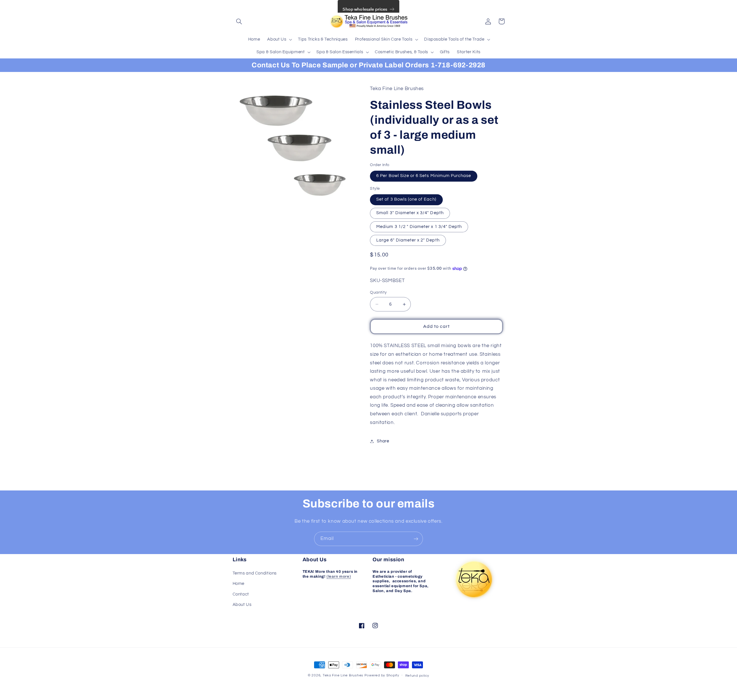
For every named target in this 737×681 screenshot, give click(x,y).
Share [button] (383, 441)
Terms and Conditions (255, 573)
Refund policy (417, 675)
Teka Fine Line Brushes (343, 675)
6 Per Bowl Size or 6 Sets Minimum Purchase (423, 176)
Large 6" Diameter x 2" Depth (407, 240)
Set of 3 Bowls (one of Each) (406, 199)
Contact (241, 594)
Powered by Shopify (381, 675)
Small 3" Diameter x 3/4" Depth (410, 213)
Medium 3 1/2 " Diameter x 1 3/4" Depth (419, 227)
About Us (242, 604)
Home (239, 583)
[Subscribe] (416, 539)
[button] (239, 21)
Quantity (378, 292)
